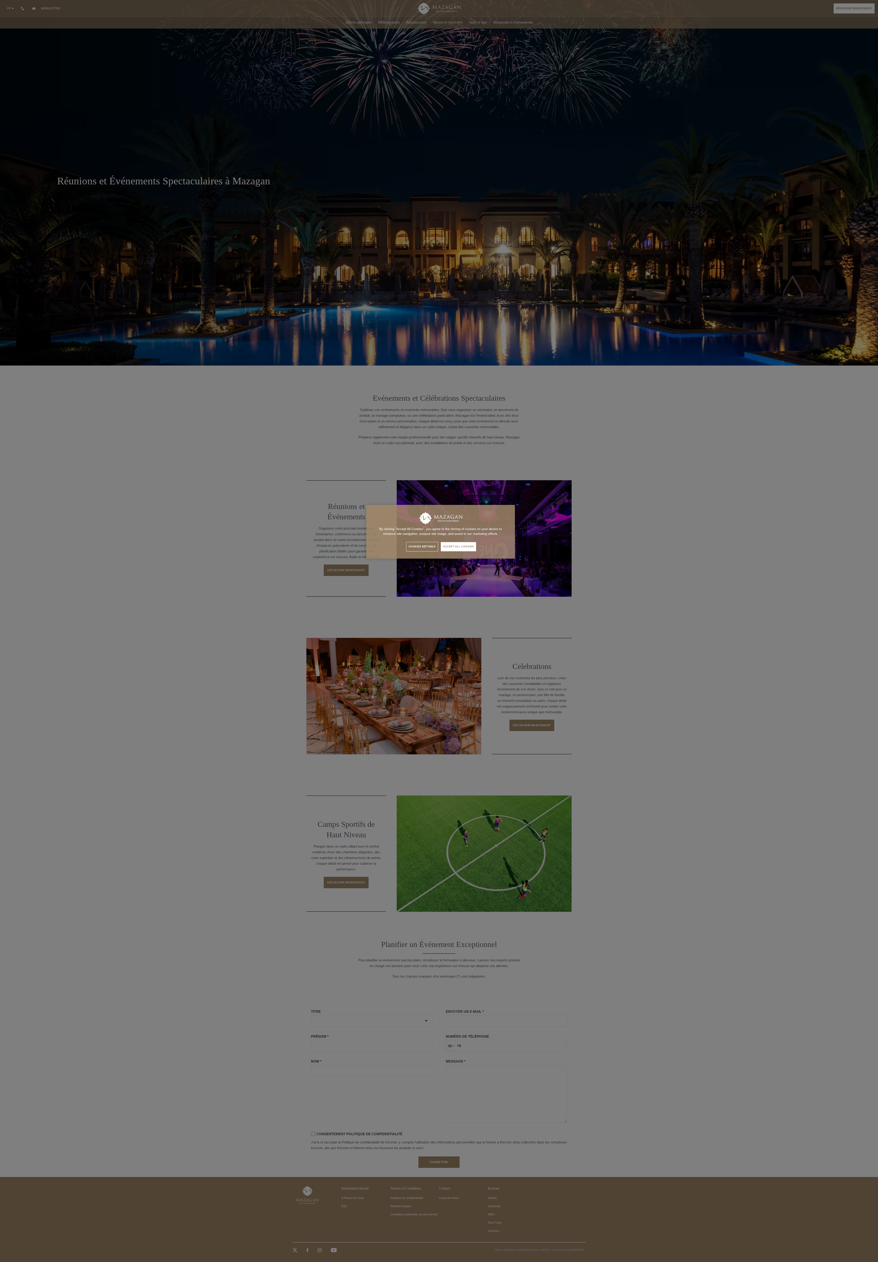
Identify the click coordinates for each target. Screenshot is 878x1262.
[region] (440, 532)
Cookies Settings (422, 546)
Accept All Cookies (458, 546)
